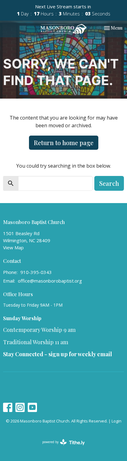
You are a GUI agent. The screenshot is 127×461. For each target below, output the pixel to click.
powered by (60, 447)
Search (109, 183)
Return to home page (63, 142)
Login (116, 421)
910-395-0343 (36, 272)
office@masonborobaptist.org (50, 281)
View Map (13, 247)
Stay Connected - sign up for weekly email (57, 354)
